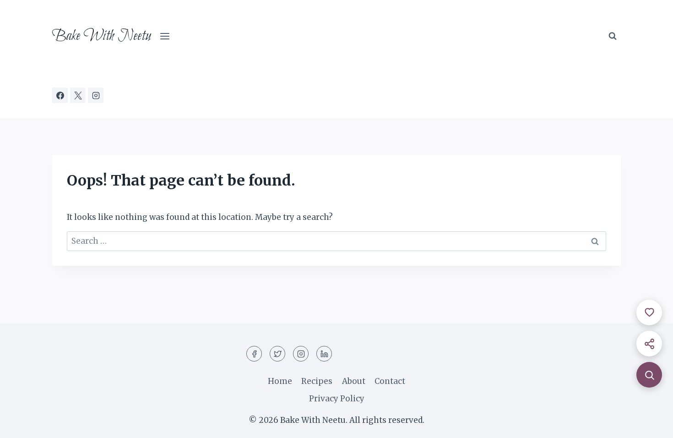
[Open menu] (165, 36)
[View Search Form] (612, 36)
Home (280, 381)
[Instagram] (95, 95)
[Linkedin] (324, 353)
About (353, 381)
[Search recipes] (649, 375)
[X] (78, 95)
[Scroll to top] (649, 424)
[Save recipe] (649, 312)
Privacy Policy (336, 399)
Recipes (316, 381)
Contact (389, 381)
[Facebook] (60, 95)
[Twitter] (277, 353)
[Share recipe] (649, 343)
